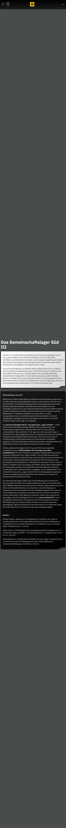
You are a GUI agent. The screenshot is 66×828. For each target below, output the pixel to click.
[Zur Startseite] (3, 4)
